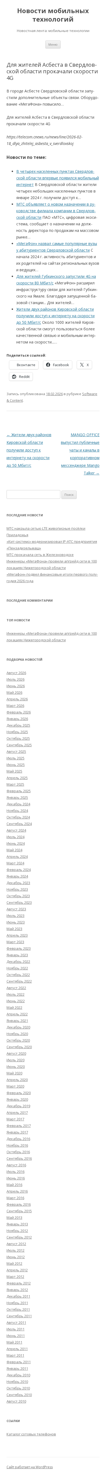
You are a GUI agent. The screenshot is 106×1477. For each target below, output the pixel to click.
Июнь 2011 (16, 1335)
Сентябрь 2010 (19, 1394)
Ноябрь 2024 (17, 810)
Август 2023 (16, 909)
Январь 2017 (17, 1132)
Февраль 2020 (19, 1092)
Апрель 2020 (17, 1079)
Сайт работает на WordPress (30, 1467)
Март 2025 (15, 784)
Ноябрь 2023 (17, 889)
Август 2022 (16, 987)
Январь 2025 (17, 797)
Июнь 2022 (16, 1000)
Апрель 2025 (17, 777)
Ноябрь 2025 (17, 731)
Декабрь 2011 (18, 1296)
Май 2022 (14, 1007)
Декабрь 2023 (18, 882)
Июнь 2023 (16, 922)
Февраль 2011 (19, 1361)
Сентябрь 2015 (19, 1210)
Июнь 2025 (16, 764)
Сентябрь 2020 (19, 1046)
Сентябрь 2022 (19, 981)
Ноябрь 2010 (17, 1381)
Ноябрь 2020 (17, 1033)
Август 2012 (16, 1243)
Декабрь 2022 (18, 961)
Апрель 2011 (17, 1348)
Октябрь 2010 (18, 1388)
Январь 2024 (17, 876)
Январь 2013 (17, 1224)
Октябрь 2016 (18, 1151)
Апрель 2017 (17, 1112)
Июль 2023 (15, 915)
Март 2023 (15, 941)
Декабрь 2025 (18, 725)
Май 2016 (14, 1184)
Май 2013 (14, 1217)
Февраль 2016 (19, 1204)
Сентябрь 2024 (19, 823)
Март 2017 (15, 1119)
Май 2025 (14, 771)
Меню (53, 44)
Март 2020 (15, 1086)
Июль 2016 (15, 1171)
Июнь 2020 (16, 1066)
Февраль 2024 (19, 869)
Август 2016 (16, 1165)
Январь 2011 (17, 1368)
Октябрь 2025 (18, 738)
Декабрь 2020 (18, 1027)
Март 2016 (15, 1197)
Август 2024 (16, 830)
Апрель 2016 (17, 1191)
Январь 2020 (17, 1099)
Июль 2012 (15, 1250)
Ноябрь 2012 (17, 1230)
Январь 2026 (17, 718)
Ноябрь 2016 (17, 1145)
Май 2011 (14, 1342)
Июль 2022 (15, 994)
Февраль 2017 (19, 1125)
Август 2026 (16, 672)
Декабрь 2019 (18, 1105)
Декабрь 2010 (18, 1375)
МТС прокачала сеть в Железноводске (40, 554)
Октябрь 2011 (18, 1309)
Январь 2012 (17, 1289)
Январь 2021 (17, 1020)
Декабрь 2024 (18, 804)
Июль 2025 (15, 758)
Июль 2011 (15, 1329)
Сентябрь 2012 (19, 1237)
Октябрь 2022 (18, 974)
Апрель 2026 (17, 699)
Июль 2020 (15, 1060)
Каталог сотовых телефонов (31, 1434)
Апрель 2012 (17, 1270)
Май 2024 (14, 849)
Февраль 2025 (19, 790)
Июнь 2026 (16, 685)
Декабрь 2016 (18, 1138)
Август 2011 (16, 1322)
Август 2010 (16, 1401)
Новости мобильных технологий (53, 15)
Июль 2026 (15, 679)
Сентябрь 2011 (19, 1315)
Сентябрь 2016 (19, 1158)
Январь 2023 (17, 954)
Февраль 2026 (19, 712)
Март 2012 (15, 1276)
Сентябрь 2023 (19, 902)
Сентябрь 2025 (19, 744)
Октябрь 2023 (18, 895)
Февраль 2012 (19, 1283)
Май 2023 (14, 928)
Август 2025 (16, 751)
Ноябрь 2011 (17, 1302)
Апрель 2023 (17, 935)
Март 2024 (15, 863)
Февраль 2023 (19, 948)
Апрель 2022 (17, 1014)
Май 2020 (14, 1073)
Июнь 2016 (16, 1178)
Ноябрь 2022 (17, 968)
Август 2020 (16, 1053)
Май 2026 (14, 692)
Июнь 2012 (16, 1256)
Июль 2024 (15, 836)
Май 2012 (14, 1263)
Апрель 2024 (17, 856)
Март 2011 (15, 1355)
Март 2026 (15, 705)
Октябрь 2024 (18, 817)
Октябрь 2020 (18, 1040)
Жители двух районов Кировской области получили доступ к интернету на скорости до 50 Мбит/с (29, 450)
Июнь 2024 (16, 843)
